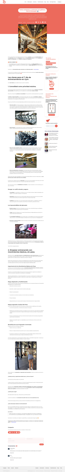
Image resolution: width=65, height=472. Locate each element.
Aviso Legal (60, 470)
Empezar (51, 88)
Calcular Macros (51, 114)
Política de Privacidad (54, 470)
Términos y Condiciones (39, 470)
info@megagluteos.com (31, 470)
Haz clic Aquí (36, 69)
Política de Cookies (47, 470)
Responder (12, 452)
